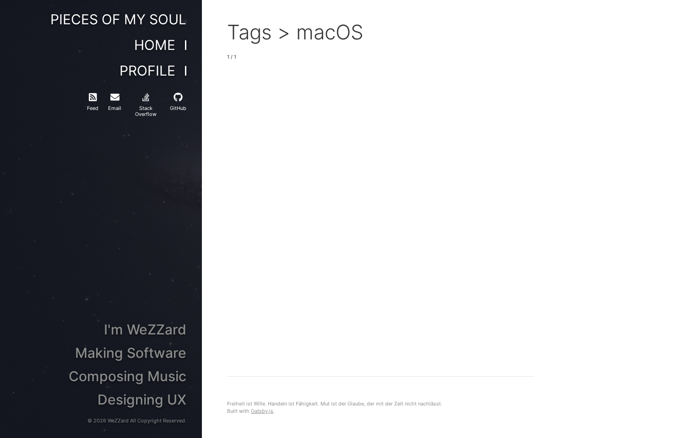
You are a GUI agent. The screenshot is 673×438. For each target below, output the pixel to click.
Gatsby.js (262, 411)
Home (154, 45)
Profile (147, 71)
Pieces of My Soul (118, 19)
